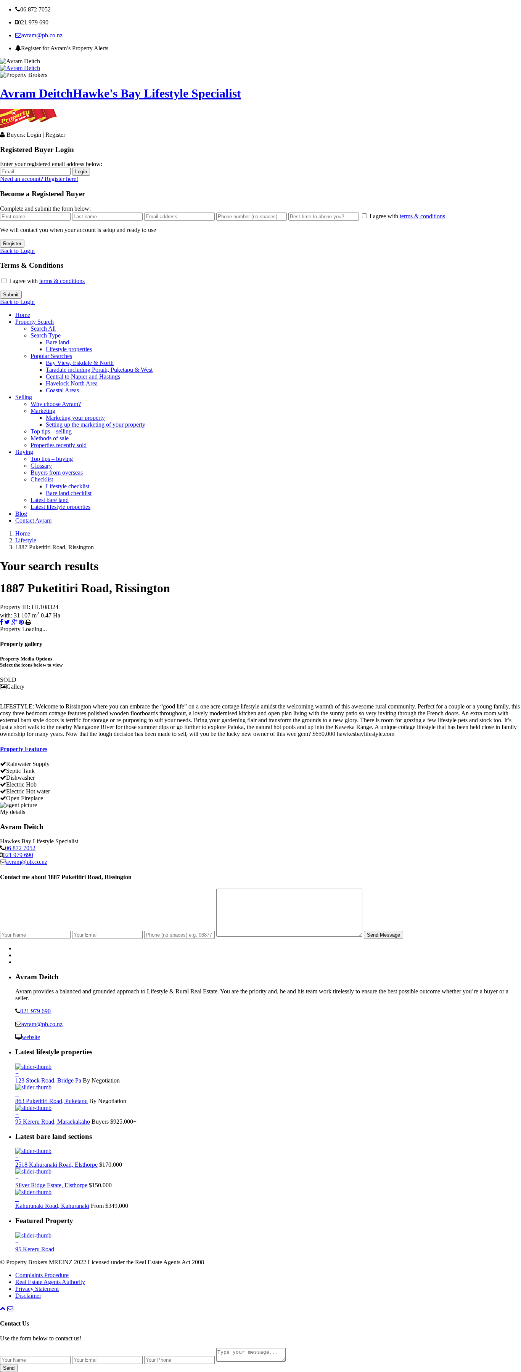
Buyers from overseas (57, 472)
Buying (24, 452)
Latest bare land (50, 500)
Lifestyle (25, 540)
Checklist (42, 479)
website (31, 1037)
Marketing (43, 411)
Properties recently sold (59, 445)
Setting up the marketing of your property (95, 424)
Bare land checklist (69, 493)
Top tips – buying (52, 459)
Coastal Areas (62, 390)
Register (12, 243)
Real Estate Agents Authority (50, 1282)
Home (22, 315)
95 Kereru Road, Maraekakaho (52, 1121)
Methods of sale (50, 438)
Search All (43, 328)
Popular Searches (51, 356)
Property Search (34, 321)
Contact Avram (33, 520)
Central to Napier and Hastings (83, 376)
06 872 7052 (20, 848)
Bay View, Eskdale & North (80, 363)
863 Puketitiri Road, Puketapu (51, 1101)
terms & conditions (422, 216)
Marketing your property (75, 417)
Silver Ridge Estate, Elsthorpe (51, 1185)
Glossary (41, 465)
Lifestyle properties (69, 349)
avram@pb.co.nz (42, 35)
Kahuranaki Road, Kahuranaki (52, 1205)
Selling (23, 397)
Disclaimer (28, 1295)
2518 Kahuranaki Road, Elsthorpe (56, 1164)
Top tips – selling (51, 431)
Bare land (57, 342)
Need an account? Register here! (39, 179)
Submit (11, 294)
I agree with (407, 216)
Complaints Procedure (42, 1275)
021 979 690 (18, 855)
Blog (21, 513)
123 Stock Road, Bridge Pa (48, 1080)
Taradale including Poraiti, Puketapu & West (99, 369)
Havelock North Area (72, 383)
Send (8, 1368)
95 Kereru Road (34, 1249)
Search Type (46, 335)
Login (81, 171)
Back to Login (17, 251)
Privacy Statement (37, 1289)
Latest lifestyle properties (60, 507)
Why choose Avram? (56, 404)
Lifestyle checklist (67, 486)
